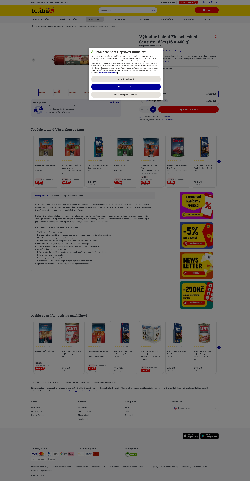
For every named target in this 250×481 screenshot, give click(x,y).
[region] (126, 74)
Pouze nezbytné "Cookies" (126, 95)
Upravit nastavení (126, 79)
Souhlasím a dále (126, 87)
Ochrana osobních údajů (108, 73)
